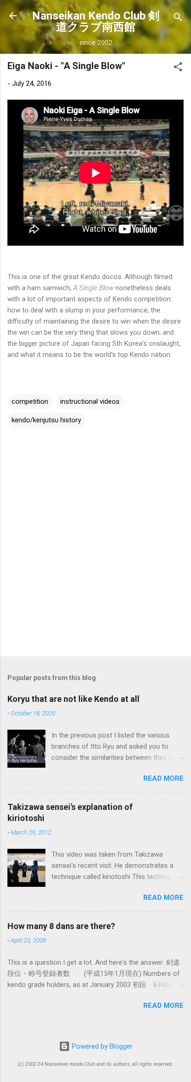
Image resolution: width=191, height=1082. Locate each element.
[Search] (178, 19)
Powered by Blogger (101, 1046)
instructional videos (90, 401)
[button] (178, 68)
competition (30, 401)
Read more (163, 778)
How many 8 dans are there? (61, 926)
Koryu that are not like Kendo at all (73, 699)
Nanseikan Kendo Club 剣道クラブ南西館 (95, 21)
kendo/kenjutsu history (46, 420)
